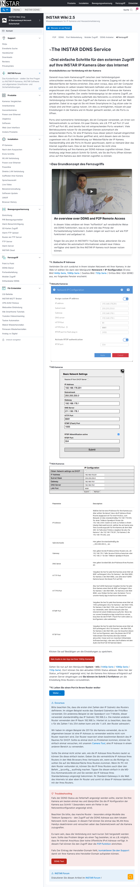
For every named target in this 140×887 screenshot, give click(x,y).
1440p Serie (60, 273)
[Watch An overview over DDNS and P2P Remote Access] (92, 191)
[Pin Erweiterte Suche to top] (39, 48)
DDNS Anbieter (107, 37)
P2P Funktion (104, 843)
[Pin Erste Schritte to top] (39, 154)
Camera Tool (98, 743)
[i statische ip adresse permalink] (50, 262)
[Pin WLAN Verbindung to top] (39, 158)
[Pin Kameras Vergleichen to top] (39, 101)
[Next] (130, 876)
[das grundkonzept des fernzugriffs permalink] (50, 164)
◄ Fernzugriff (122, 37)
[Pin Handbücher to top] (39, 53)
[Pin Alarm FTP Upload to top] (39, 232)
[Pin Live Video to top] (39, 184)
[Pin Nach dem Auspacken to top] (39, 149)
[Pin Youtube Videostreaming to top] (39, 316)
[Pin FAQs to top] (39, 44)
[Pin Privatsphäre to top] (39, 66)
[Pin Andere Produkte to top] (39, 132)
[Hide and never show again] (39, 73)
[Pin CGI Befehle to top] (39, 294)
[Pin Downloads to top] (39, 57)
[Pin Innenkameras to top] (39, 105)
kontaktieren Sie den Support (114, 850)
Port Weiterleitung (74, 37)
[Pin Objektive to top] (39, 118)
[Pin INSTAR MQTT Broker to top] (39, 298)
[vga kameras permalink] (50, 464)
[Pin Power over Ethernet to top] (39, 114)
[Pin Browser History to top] (39, 202)
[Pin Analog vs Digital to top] (39, 333)
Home (17, 9)
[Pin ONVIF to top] (39, 197)
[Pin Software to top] (39, 123)
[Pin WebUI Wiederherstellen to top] (39, 324)
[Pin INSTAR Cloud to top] (39, 250)
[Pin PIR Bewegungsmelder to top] (39, 219)
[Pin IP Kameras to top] (39, 145)
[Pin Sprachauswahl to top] (39, 180)
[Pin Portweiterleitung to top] (39, 272)
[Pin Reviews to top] (39, 61)
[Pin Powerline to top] (39, 167)
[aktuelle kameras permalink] (50, 284)
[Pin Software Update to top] (39, 193)
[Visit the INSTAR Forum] (39, 88)
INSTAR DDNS (32, 9)
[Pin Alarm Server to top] (39, 246)
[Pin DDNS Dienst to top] (39, 268)
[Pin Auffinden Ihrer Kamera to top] (39, 175)
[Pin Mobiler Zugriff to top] (39, 276)
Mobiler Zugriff (91, 37)
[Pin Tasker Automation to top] (39, 320)
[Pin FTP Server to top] (39, 241)
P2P (54, 37)
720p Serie (101, 273)
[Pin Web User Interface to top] (39, 127)
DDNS (61, 37)
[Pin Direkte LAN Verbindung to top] (39, 171)
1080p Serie (73, 273)
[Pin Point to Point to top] (39, 263)
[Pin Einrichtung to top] (39, 215)
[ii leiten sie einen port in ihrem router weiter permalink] (50, 687)
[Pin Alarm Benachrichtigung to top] (39, 224)
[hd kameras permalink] (50, 367)
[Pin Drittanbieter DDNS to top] (39, 281)
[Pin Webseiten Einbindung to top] (39, 307)
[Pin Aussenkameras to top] (39, 110)
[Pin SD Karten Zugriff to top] (39, 228)
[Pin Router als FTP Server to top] (39, 237)
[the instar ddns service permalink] (50, 49)
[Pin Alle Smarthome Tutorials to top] (39, 311)
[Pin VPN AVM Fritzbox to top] (39, 303)
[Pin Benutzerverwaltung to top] (39, 189)
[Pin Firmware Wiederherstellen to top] (39, 329)
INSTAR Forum (93, 877)
